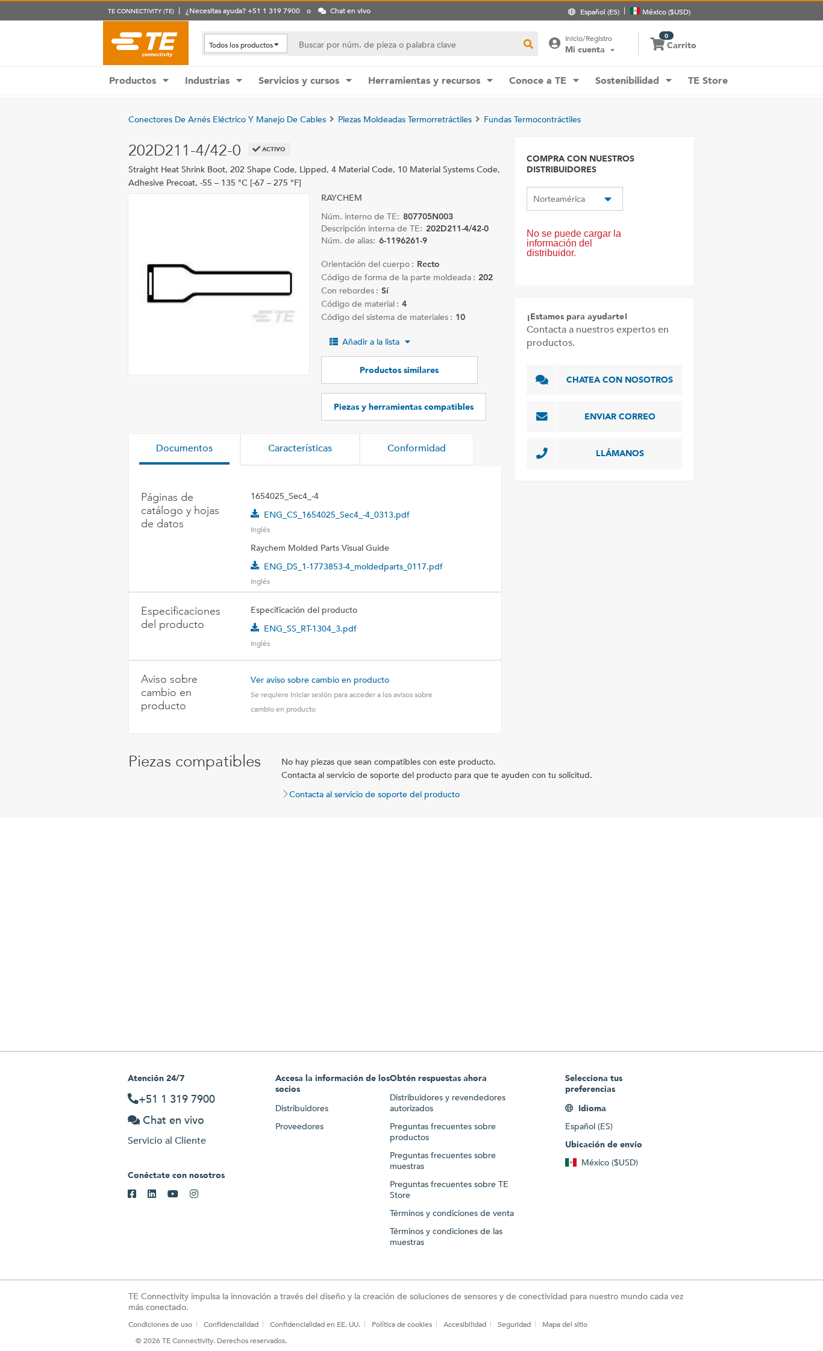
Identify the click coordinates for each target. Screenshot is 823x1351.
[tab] (184, 449)
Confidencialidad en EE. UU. (315, 1324)
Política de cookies (402, 1324)
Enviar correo (620, 416)
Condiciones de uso (160, 1324)
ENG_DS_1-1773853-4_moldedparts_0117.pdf (353, 566)
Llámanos (620, 453)
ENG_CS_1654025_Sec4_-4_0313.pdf (337, 514)
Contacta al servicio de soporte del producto (374, 794)
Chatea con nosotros (619, 379)
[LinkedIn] (157, 1194)
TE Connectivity (146, 42)
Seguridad (514, 1324)
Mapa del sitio (564, 1324)
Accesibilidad (464, 1324)
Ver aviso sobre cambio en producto (320, 679)
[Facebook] (138, 1194)
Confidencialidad (231, 1324)
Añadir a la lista (371, 341)
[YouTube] (178, 1194)
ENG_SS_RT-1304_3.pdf (310, 628)
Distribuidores (301, 1108)
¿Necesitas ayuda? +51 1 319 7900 (243, 10)
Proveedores (299, 1126)
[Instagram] (200, 1194)
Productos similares (399, 370)
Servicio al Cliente (167, 1140)
